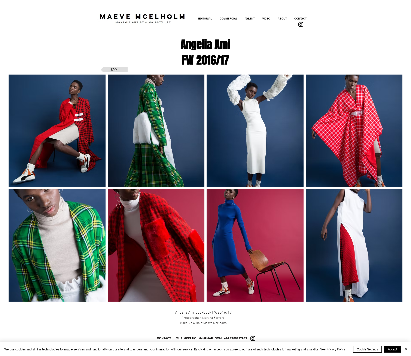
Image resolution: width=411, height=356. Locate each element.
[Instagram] (301, 24)
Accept (392, 349)
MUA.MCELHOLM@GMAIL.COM (199, 338)
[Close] (405, 349)
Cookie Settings (367, 349)
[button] (57, 131)
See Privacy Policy (332, 349)
